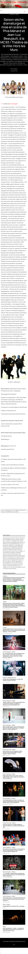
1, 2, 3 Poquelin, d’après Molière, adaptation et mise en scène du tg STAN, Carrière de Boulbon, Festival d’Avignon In (14, 875)
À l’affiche (11, 14)
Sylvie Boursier (6, 659)
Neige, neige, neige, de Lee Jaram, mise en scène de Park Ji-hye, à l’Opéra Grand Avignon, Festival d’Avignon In (13, 777)
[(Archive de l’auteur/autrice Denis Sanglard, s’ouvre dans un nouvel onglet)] (14, 532)
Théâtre (5, 601)
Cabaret (5, 677)
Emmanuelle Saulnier (8, 633)
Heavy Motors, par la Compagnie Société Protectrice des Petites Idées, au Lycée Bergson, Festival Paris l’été (12, 752)
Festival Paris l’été (11, 677)
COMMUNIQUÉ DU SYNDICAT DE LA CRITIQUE (13, 906)
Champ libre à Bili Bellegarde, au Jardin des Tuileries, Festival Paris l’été (13, 680)
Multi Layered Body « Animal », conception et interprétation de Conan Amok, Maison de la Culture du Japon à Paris (13, 929)
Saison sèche (15, 511)
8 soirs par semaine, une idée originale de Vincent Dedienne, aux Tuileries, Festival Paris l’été (13, 826)
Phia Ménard (9, 511)
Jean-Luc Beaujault (6, 510)
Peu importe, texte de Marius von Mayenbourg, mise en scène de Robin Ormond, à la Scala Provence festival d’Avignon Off (14, 850)
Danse (4, 904)
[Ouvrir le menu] (1, 10)
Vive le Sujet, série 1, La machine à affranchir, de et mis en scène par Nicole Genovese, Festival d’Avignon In (14, 899)
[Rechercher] (24, 11)
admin (4, 583)
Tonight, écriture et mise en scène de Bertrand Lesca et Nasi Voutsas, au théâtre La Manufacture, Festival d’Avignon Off (14, 704)
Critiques (16, 14)
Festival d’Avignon (7, 652)
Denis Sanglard (14, 69)
